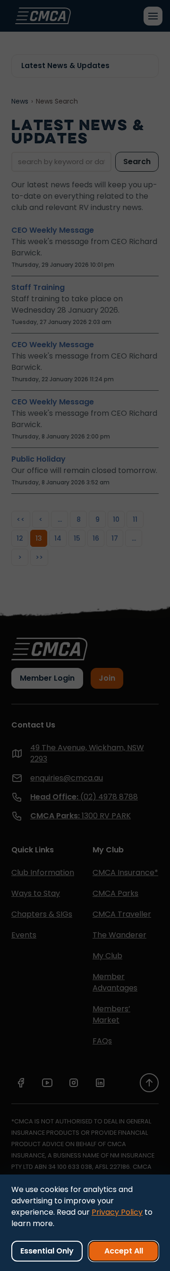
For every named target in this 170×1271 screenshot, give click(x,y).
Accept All (123, 1250)
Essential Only (47, 1250)
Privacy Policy (117, 1212)
